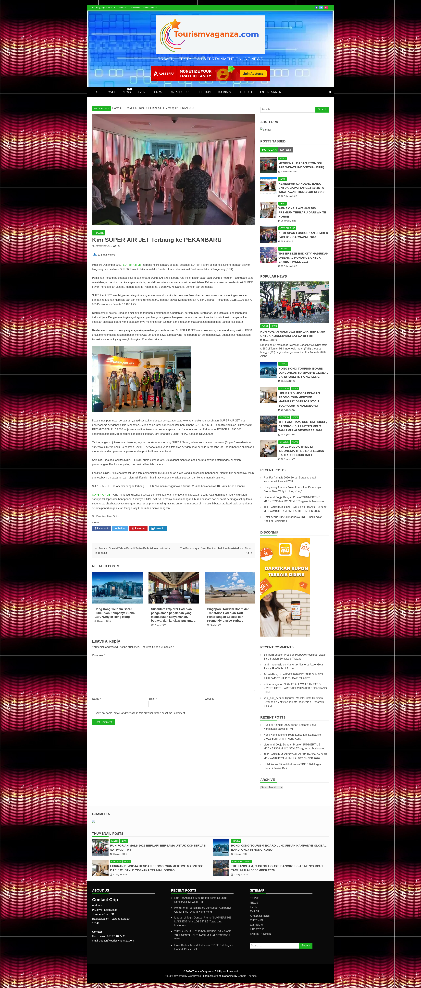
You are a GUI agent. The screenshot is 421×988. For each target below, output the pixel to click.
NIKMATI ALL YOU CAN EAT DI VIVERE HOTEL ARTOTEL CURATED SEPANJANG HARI (295, 688)
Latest (286, 149)
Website (209, 698)
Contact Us (135, 8)
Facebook (316, 7)
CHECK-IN (204, 92)
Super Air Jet (113, 516)
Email (153, 698)
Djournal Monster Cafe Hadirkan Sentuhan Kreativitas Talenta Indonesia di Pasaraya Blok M (294, 702)
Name (96, 698)
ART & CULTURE (287, 228)
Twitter (321, 7)
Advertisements (150, 8)
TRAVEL (110, 92)
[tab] (269, 149)
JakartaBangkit (272, 674)
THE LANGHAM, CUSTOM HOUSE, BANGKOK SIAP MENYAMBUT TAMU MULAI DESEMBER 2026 (302, 426)
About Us (123, 8)
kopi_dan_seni (272, 698)
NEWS (127, 90)
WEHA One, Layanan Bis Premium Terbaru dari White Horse (302, 212)
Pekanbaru (101, 516)
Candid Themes (247, 976)
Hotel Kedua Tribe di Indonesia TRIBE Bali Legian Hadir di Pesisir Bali (301, 451)
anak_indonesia (273, 664)
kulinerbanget (272, 684)
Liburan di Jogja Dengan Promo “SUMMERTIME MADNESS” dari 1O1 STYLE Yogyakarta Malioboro (202, 921)
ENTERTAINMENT (271, 92)
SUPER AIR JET (133, 264)
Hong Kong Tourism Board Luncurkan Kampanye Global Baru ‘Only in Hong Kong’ (115, 612)
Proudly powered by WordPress (182, 976)
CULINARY (225, 92)
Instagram (326, 7)
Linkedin (159, 528)
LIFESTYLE (246, 92)
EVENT (142, 92)
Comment (98, 655)
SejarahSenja (272, 654)
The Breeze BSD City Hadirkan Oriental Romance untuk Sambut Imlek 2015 (303, 257)
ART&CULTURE (180, 92)
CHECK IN (284, 388)
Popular (269, 149)
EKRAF (158, 92)
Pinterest (139, 528)
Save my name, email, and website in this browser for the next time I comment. (140, 713)
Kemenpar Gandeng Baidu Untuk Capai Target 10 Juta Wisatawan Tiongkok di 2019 (301, 188)
